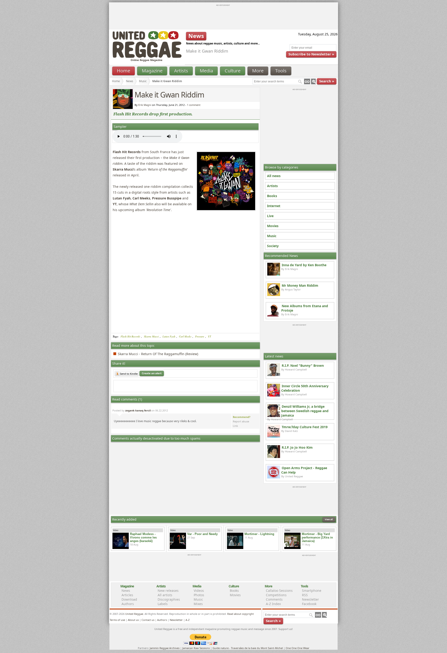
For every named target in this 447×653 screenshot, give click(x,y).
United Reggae (134, 614)
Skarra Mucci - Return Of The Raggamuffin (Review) (158, 354)
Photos (199, 595)
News (129, 81)
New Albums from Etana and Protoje (304, 308)
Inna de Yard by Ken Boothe (304, 265)
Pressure (199, 336)
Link (235, 425)
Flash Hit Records (130, 336)
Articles (127, 595)
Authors (128, 604)
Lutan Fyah (169, 336)
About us (133, 620)
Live (270, 216)
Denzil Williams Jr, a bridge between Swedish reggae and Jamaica (304, 410)
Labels (163, 604)
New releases (168, 590)
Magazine (152, 70)
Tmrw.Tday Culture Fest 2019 (305, 427)
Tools (281, 70)
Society (273, 246)
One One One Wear (297, 648)
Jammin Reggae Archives (164, 648)
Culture (232, 70)
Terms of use (117, 620)
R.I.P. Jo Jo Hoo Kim (297, 447)
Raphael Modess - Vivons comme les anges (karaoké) (143, 537)
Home (123, 70)
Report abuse (241, 421)
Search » (326, 81)
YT (209, 336)
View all (329, 519)
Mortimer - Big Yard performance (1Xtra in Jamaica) (317, 537)
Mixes (198, 604)
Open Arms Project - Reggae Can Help (304, 470)
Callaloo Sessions (279, 590)
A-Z (188, 620)
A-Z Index (273, 604)
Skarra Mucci (151, 336)
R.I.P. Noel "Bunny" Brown (303, 365)
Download (129, 599)
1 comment (193, 105)
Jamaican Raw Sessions (196, 648)
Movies (272, 226)
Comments (274, 599)
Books (272, 196)
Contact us (148, 620)
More (258, 70)
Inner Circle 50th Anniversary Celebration (304, 388)
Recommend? (241, 417)
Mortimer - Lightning (259, 534)
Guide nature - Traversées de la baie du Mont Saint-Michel (248, 648)
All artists (165, 595)
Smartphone (311, 590)
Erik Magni (144, 105)
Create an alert (152, 373)
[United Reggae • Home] (147, 57)
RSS (305, 595)
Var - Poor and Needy (202, 534)
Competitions (276, 595)
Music (143, 81)
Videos (199, 590)
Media (206, 70)
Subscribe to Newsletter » (311, 54)
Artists (181, 70)
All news (274, 176)
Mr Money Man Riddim (300, 285)
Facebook (309, 604)
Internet (273, 206)
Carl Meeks (185, 336)
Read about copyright (240, 614)
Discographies (169, 599)
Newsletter (310, 599)
